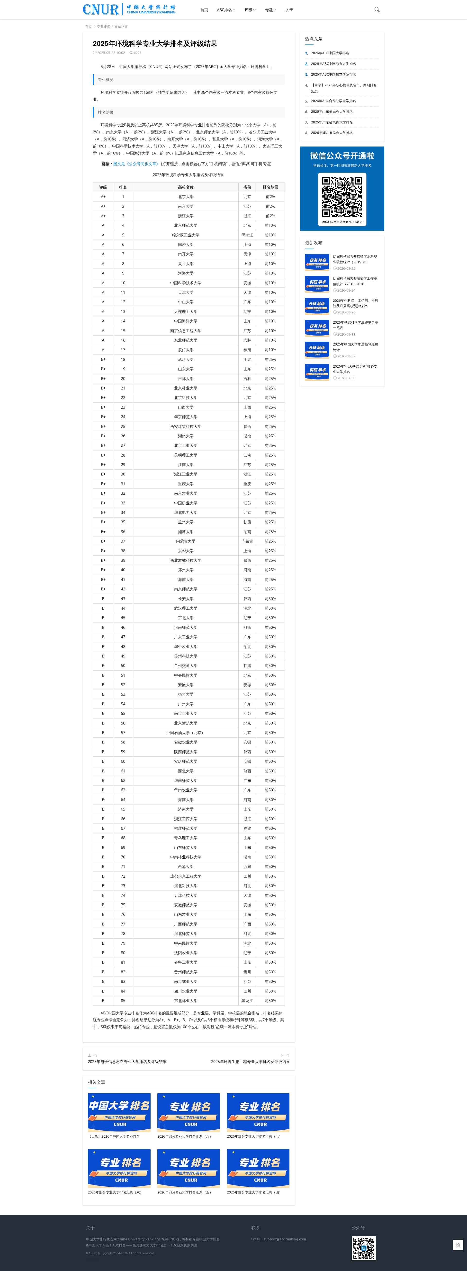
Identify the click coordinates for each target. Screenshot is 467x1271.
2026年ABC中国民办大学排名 (333, 63)
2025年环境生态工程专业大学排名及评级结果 (250, 1061)
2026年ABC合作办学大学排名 (333, 100)
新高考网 (93, 1259)
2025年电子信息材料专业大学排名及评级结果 (127, 1061)
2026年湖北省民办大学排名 (332, 132)
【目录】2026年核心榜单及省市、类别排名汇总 (344, 88)
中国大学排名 (209, 1239)
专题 (269, 9)
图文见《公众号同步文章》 (136, 163)
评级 (248, 9)
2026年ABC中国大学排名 (330, 53)
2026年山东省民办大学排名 (332, 111)
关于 (289, 9)
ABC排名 (224, 9)
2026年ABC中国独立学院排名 (333, 74)
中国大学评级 (99, 1245)
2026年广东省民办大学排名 (332, 122)
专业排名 (103, 26)
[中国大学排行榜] (129, 14)
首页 (204, 9)
